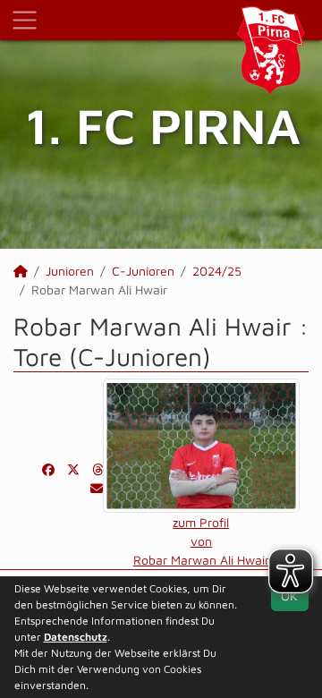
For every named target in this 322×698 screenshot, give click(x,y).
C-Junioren (143, 270)
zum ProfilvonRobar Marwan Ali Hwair (201, 541)
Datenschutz (75, 636)
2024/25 (217, 270)
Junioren (70, 270)
